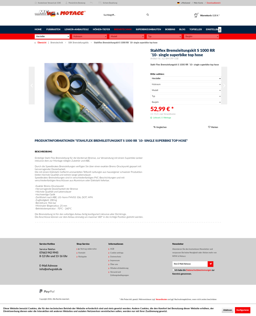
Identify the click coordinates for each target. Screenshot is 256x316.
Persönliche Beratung (77, 3)
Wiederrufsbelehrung (119, 268)
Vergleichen (161, 127)
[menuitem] (214, 3)
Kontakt (81, 253)
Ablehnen (227, 310)
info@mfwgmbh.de (50, 269)
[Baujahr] (201, 37)
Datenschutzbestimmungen (198, 270)
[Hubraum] (89, 37)
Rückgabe (82, 257)
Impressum (115, 261)
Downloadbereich (214, 3)
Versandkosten (161, 299)
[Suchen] (147, 15)
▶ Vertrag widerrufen (87, 249)
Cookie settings (116, 253)
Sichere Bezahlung (110, 3)
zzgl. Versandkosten (168, 114)
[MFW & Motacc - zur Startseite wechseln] (60, 16)
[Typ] (164, 37)
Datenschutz (115, 257)
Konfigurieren (242, 310)
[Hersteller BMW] (185, 79)
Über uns (114, 264)
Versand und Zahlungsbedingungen (119, 273)
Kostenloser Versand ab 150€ (49, 3)
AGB (112, 249)
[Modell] (126, 37)
